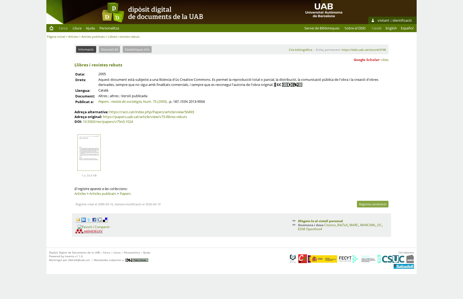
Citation (330, 225)
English (391, 28)
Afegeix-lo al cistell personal (320, 221)
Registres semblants (372, 204)
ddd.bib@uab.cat (79, 260)
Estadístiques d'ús (137, 49)
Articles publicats (93, 37)
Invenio (69, 256)
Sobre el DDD (355, 28)
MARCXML (368, 225)
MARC (354, 225)
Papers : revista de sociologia (119, 101)
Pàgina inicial (56, 37)
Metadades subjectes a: (109, 260)
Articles (73, 37)
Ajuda (90, 28)
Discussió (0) (109, 49)
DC (379, 225)
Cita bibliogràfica (300, 50)
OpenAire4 (314, 229)
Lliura (77, 28)
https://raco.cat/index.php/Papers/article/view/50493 (151, 111)
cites (385, 59)
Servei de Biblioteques (321, 28)
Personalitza (109, 28)
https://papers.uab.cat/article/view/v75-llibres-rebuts (145, 116)
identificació (402, 20)
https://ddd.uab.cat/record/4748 (364, 50)
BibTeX (342, 225)
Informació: (86, 49)
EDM (301, 229)
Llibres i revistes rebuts (98, 64)
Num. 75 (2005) (155, 101)
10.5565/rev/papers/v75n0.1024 (108, 121)
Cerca (63, 28)
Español (407, 28)
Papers (125, 193)
